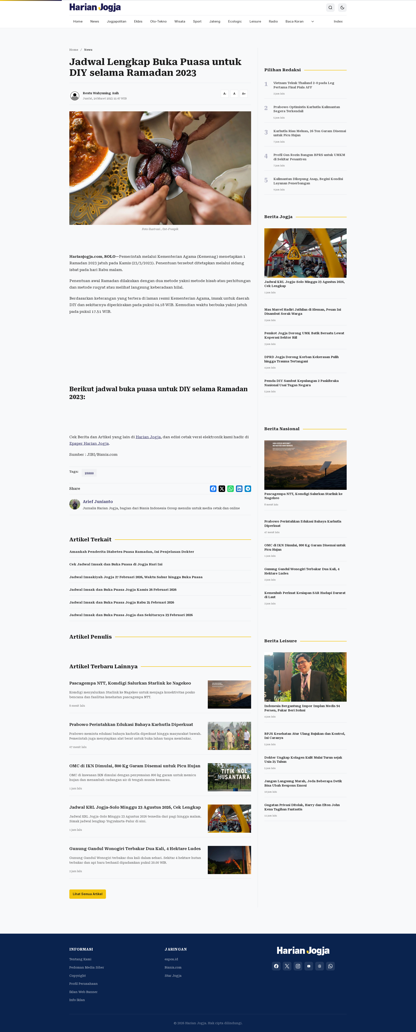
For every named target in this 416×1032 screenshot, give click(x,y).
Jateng (214, 21)
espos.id (171, 959)
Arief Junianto (98, 501)
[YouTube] (308, 966)
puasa (89, 472)
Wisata (179, 21)
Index (338, 21)
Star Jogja (173, 975)
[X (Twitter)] (287, 966)
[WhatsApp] (330, 966)
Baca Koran (295, 21)
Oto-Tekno (158, 21)
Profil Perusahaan (83, 983)
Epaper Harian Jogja (89, 443)
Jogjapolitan (116, 21)
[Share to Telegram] (248, 488)
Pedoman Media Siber (86, 967)
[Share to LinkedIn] (239, 488)
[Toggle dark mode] (342, 7)
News (94, 21)
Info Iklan (77, 1000)
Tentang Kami (80, 959)
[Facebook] (276, 966)
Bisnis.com (173, 967)
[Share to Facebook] (213, 488)
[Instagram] (298, 966)
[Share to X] (222, 488)
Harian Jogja (148, 437)
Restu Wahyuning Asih (101, 93)
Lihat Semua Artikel (87, 894)
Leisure (255, 21)
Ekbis (138, 21)
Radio (273, 21)
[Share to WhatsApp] (230, 488)
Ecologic (235, 21)
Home (78, 21)
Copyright (77, 975)
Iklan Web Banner (83, 992)
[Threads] (319, 966)
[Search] (330, 7)
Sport (197, 21)
